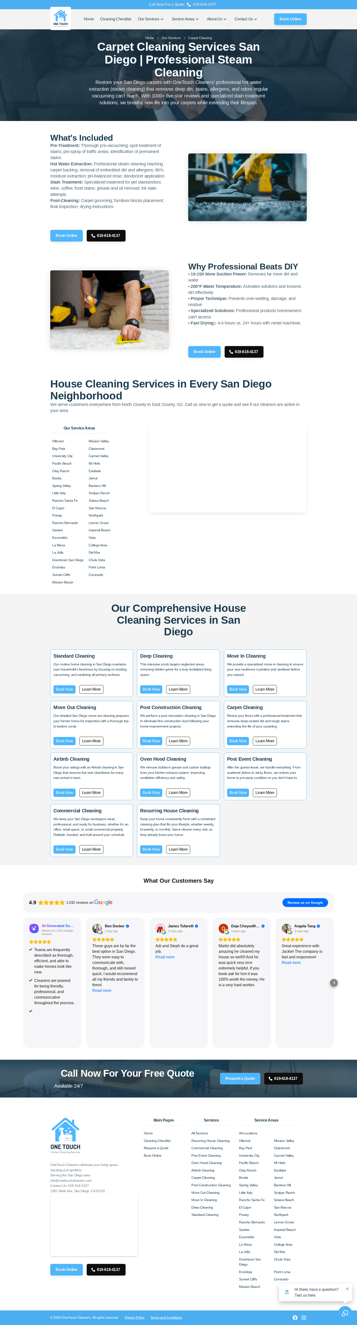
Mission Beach (62, 582)
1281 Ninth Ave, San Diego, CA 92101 (77, 1191)
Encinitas (58, 567)
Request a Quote (240, 1078)
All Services (199, 1133)
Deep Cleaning (202, 1207)
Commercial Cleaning (206, 1148)
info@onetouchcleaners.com (71, 1180)
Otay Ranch (60, 471)
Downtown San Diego (68, 560)
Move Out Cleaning (205, 1193)
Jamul (93, 478)
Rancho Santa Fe (65, 500)
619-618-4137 (108, 236)
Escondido (59, 538)
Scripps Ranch (99, 493)
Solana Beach (99, 500)
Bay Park (58, 449)
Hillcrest (57, 441)
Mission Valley (99, 441)
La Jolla (57, 552)
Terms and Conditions (166, 1317)
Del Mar (94, 552)
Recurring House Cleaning (210, 1141)
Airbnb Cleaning (202, 1170)
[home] (65, 19)
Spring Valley (61, 486)
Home (89, 19)
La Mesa (58, 545)
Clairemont (96, 449)
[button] (151, 19)
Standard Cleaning (204, 1215)
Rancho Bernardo (65, 523)
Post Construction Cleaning (211, 1185)
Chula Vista (97, 560)
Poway (57, 515)
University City (62, 456)
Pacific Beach (62, 463)
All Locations (248, 1133)
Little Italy (59, 493)
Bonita (56, 478)
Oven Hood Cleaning (206, 1163)
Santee (57, 530)
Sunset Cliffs (61, 575)
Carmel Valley (99, 456)
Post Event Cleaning (206, 1155)
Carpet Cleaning (203, 1178)
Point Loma (97, 567)
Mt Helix (94, 463)
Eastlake (95, 471)
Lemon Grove (99, 523)
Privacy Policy (134, 1317)
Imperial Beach (99, 530)
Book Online (290, 19)
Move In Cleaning (204, 1200)
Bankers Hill (97, 486)
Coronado (96, 575)
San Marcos (97, 508)
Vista (92, 538)
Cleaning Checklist (115, 19)
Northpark (96, 515)
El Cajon (58, 508)
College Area (98, 545)
